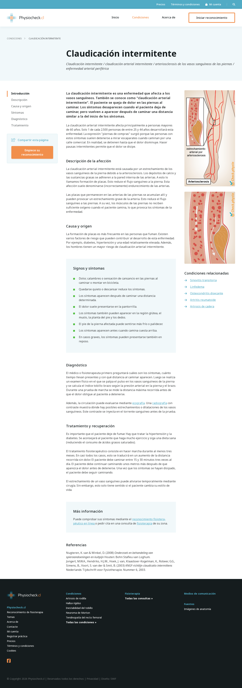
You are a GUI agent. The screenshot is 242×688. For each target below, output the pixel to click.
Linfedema (197, 287)
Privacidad (92, 678)
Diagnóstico (19, 119)
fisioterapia (144, 523)
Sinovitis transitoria (203, 280)
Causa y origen (21, 106)
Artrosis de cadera (202, 306)
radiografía (159, 403)
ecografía (138, 403)
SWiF (113, 678)
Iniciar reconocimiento (211, 18)
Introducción (20, 93)
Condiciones (140, 17)
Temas (11, 617)
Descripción (19, 100)
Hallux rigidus (73, 603)
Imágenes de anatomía (197, 609)
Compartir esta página (33, 140)
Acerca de (168, 17)
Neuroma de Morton (78, 612)
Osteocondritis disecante (206, 293)
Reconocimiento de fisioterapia (25, 612)
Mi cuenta (215, 4)
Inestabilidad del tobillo (79, 608)
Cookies (11, 650)
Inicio (115, 17)
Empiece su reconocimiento (32, 152)
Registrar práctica (17, 636)
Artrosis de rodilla (76, 598)
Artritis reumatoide (203, 300)
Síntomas (17, 113)
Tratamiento (20, 125)
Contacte (12, 626)
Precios (160, 4)
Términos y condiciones (185, 4)
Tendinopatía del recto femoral (84, 617)
